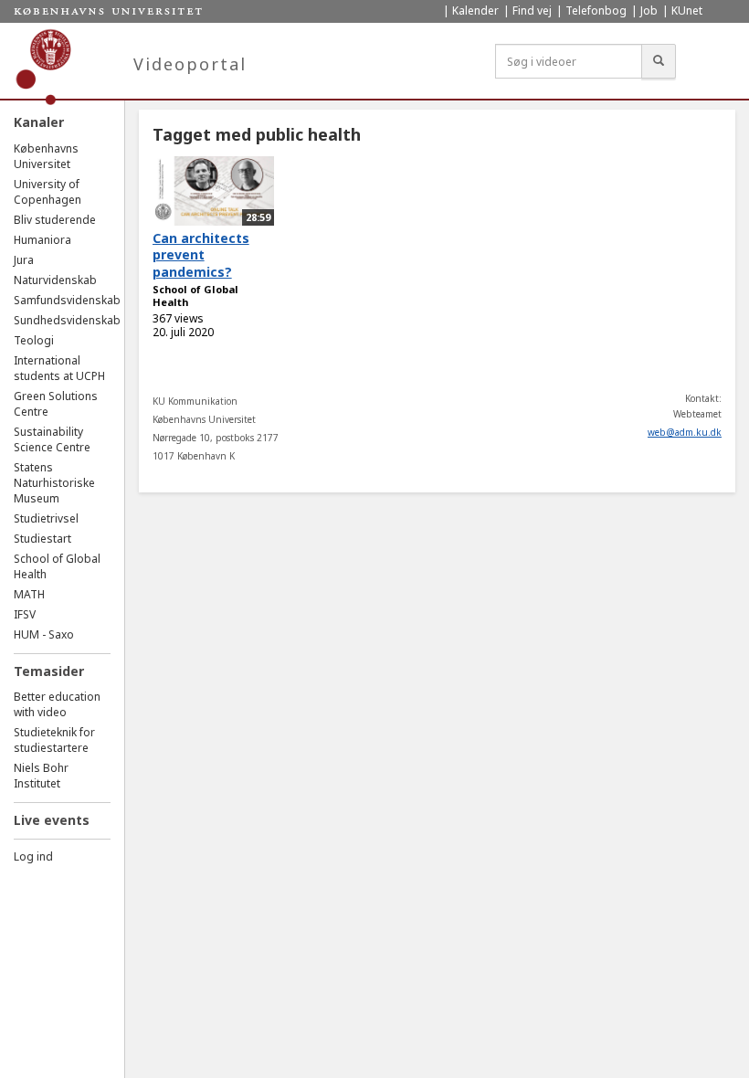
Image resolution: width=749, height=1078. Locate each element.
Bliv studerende (55, 219)
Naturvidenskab (55, 280)
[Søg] (658, 61)
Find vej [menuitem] (532, 10)
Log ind (33, 856)
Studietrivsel (46, 518)
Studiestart (42, 538)
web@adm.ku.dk (685, 432)
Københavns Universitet (46, 156)
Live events (52, 820)
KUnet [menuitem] (686, 10)
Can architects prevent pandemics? (201, 254)
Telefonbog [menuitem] (596, 10)
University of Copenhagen (47, 191)
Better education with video (57, 704)
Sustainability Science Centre (52, 439)
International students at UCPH (59, 368)
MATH (29, 594)
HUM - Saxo (44, 634)
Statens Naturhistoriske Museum (54, 483)
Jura (24, 260)
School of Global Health (195, 296)
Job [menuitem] (649, 10)
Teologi (34, 340)
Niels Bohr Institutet (41, 775)
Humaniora (42, 240)
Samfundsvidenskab (67, 300)
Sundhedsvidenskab (67, 320)
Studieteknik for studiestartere (54, 740)
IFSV (25, 614)
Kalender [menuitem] (475, 10)
